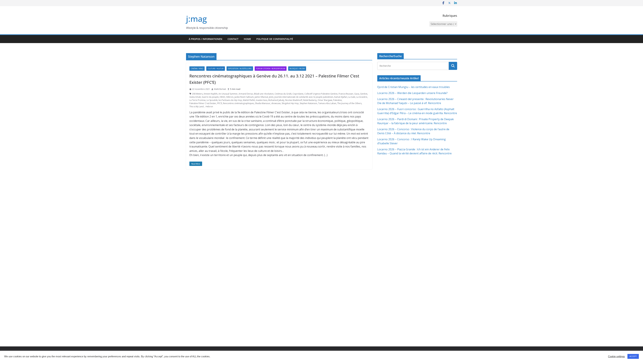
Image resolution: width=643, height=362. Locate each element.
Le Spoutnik (212, 100)
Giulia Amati (195, 97)
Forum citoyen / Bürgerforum (270, 68)
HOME (247, 39)
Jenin (271, 97)
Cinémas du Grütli (283, 93)
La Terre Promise (197, 100)
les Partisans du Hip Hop (230, 100)
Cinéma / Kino (197, 68)
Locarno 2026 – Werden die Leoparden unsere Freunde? (412, 93)
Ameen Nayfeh (211, 93)
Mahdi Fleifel (249, 100)
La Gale (351, 97)
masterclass (261, 100)
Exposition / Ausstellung (240, 68)
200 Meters (197, 93)
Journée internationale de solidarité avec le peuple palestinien (303, 97)
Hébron (229, 97)
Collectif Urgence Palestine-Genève (321, 93)
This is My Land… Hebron (201, 106)
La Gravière (361, 97)
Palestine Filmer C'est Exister (202, 103)
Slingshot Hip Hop (290, 103)
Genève (363, 93)
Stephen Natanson (308, 103)
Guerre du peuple (210, 97)
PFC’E (219, 103)
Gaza (356, 93)
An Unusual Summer (228, 93)
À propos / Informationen (205, 39)
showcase (276, 103)
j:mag (196, 18)
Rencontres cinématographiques (238, 103)
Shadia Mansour (262, 103)
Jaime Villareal (261, 97)
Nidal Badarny (310, 100)
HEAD (222, 97)
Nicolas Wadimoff (293, 100)
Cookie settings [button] (616, 356)
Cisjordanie (298, 93)
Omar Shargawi (325, 100)
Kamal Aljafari (340, 97)
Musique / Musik (297, 68)
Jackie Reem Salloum (244, 97)
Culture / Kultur (216, 68)
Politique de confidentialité (274, 39)
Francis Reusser (346, 93)
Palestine (337, 100)
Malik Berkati (220, 89)
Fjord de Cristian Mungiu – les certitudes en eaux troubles (413, 87)
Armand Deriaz (246, 93)
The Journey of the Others (349, 103)
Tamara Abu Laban (327, 103)
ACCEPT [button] (633, 356)
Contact (233, 39)
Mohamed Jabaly (276, 100)
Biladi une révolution (264, 93)
